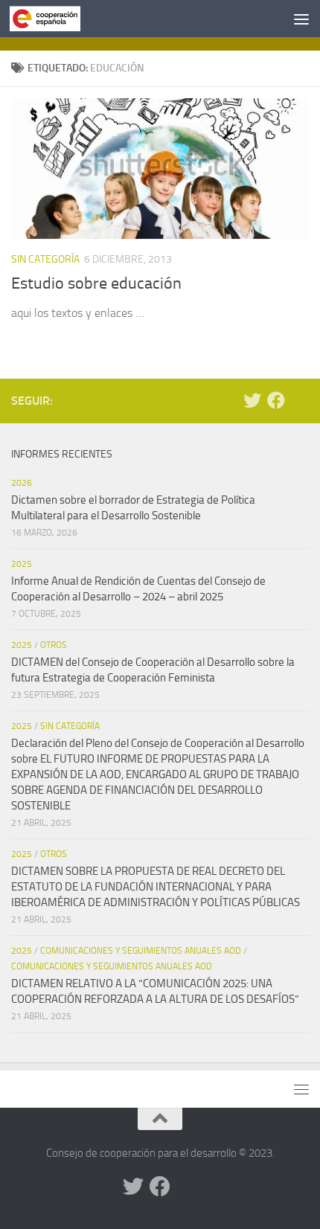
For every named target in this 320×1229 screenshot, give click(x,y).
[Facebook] (276, 400)
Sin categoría (45, 259)
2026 (21, 483)
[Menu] (301, 18)
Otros (53, 645)
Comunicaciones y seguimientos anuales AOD (140, 951)
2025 (21, 564)
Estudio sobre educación (96, 283)
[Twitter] (252, 400)
